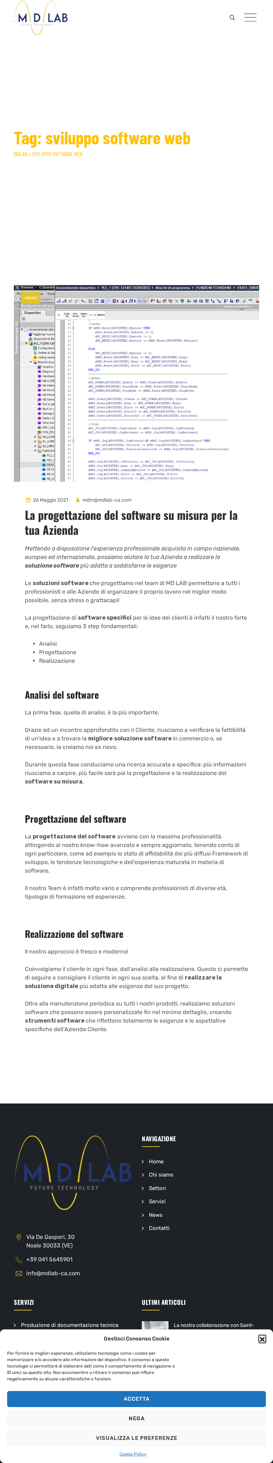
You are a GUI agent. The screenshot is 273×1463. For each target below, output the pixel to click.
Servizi (157, 1201)
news (31, 298)
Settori (157, 1188)
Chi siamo (161, 1175)
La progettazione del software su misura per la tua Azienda (131, 522)
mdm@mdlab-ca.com (106, 500)
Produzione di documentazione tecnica (69, 1325)
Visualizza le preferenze (136, 1438)
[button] (262, 1338)
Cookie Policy (132, 1454)
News (155, 1215)
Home (156, 1161)
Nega (137, 1418)
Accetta (137, 1399)
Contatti (159, 1228)
